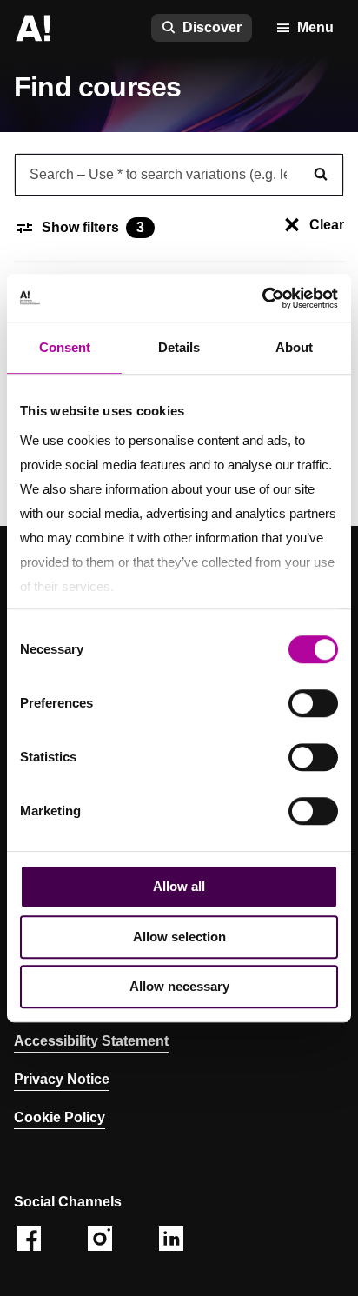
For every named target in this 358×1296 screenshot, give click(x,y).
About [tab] (294, 347)
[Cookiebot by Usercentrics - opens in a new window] (262, 298)
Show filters (93, 227)
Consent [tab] (64, 347)
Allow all (179, 886)
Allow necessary (179, 986)
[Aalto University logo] (33, 28)
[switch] (313, 703)
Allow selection (179, 936)
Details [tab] (179, 347)
